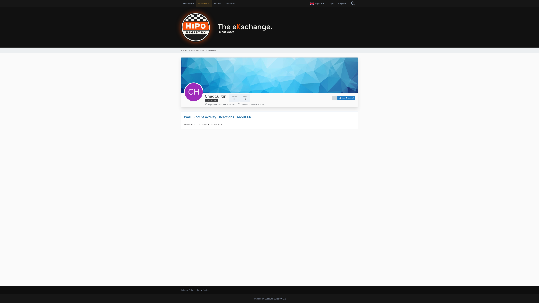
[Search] (353, 3)
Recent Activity (204, 117)
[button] (317, 3)
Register (342, 3)
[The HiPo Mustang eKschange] (269, 27)
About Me (244, 117)
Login (331, 3)
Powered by (269, 298)
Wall (187, 117)
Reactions (226, 117)
